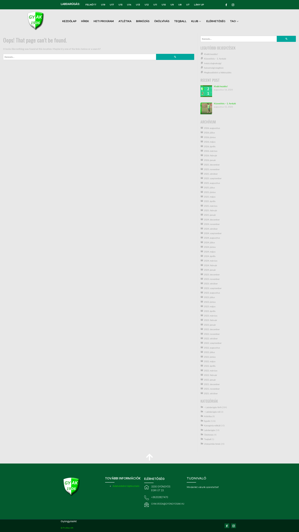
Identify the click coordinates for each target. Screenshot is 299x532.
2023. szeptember (213, 288)
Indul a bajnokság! (213, 63)
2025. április (210, 201)
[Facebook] (226, 4)
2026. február (210, 155)
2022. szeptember (213, 343)
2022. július (209, 352)
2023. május (210, 306)
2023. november (212, 279)
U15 (120, 4)
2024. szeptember (213, 233)
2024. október (211, 228)
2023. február (210, 320)
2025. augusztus (212, 183)
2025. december (212, 164)
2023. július (209, 297)
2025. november (212, 169)
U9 (172, 4)
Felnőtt (90, 4)
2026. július (209, 132)
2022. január (210, 379)
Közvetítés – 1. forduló (215, 58)
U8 (180, 4)
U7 (187, 4)
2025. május (210, 196)
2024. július (209, 242)
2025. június (210, 192)
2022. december (212, 329)
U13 (138, 4)
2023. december (212, 274)
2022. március (210, 370)
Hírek (85, 21)
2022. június (210, 356)
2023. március (210, 315)
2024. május (210, 251)
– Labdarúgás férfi (212, 407)
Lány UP (199, 4)
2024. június (210, 247)
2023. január (210, 324)
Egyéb (207, 421)
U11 (155, 4)
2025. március (210, 206)
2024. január (210, 269)
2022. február (210, 375)
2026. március (210, 151)
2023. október (211, 283)
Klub (194, 21)
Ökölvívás (209, 434)
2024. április (210, 256)
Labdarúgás (209, 430)
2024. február (210, 265)
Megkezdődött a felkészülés (217, 72)
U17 (112, 4)
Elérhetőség (215, 21)
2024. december (212, 219)
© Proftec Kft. (67, 527)
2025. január (210, 215)
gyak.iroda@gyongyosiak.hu (167, 504)
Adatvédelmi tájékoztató (126, 485)
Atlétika (208, 416)
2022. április (210, 366)
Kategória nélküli (212, 425)
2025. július (209, 187)
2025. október (211, 173)
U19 (103, 4)
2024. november (212, 224)
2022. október (211, 338)
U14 (129, 4)
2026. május (210, 141)
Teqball (207, 439)
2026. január (210, 160)
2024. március (210, 260)
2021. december (212, 384)
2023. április (210, 311)
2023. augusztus (212, 292)
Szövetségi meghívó (213, 67)
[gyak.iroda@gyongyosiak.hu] (146, 504)
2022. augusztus (212, 347)
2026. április (210, 146)
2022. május (210, 361)
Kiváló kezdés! (211, 54)
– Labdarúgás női (212, 411)
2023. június (210, 302)
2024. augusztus (212, 237)
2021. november (212, 388)
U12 (147, 4)
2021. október (211, 393)
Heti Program (104, 21)
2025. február (210, 210)
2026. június (210, 137)
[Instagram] (233, 4)
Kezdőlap (69, 21)
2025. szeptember (213, 178)
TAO (233, 21)
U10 (164, 4)
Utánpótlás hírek (212, 444)
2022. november (212, 334)
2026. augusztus (212, 128)
